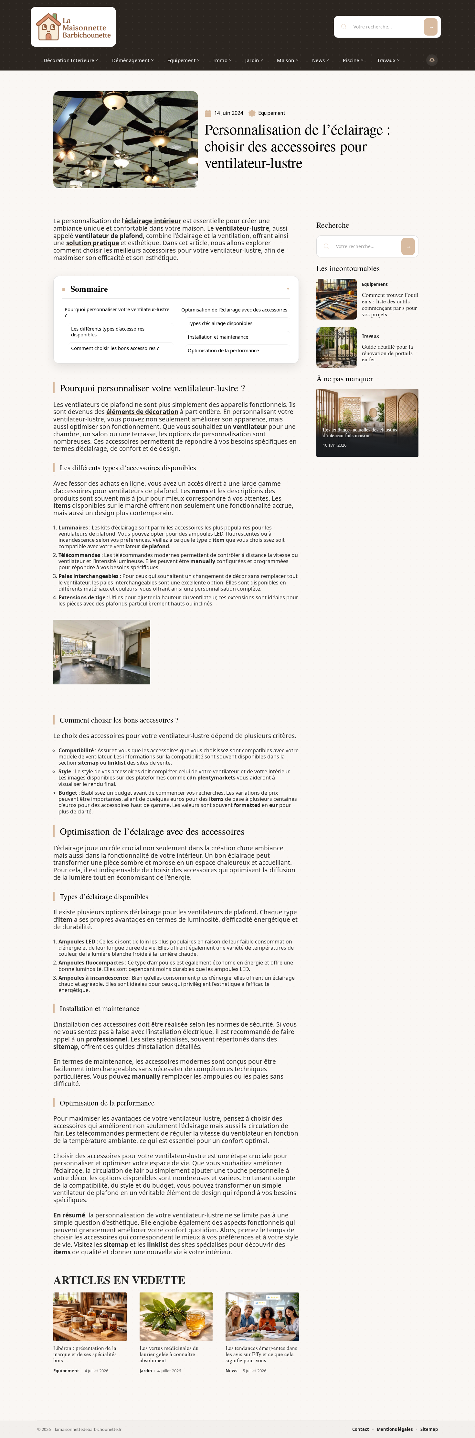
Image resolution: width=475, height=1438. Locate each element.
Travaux (370, 336)
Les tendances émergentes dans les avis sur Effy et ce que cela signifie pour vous (261, 1354)
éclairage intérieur (152, 221)
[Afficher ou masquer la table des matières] (199, 289)
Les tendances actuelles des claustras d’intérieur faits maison (360, 432)
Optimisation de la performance (223, 350)
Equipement (271, 113)
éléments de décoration (142, 412)
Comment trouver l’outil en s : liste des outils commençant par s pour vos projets (390, 304)
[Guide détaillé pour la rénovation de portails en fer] (336, 347)
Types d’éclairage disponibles (220, 323)
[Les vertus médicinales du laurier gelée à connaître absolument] (176, 1316)
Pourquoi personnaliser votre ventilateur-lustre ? (117, 312)
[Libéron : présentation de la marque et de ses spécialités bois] (90, 1316)
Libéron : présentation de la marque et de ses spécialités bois (85, 1354)
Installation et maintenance (218, 336)
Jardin (146, 1371)
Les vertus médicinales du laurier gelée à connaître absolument (169, 1354)
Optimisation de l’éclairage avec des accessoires (234, 309)
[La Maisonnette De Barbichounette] (73, 26)
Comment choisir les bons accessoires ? (115, 348)
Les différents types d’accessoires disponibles (107, 331)
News (231, 1371)
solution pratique (92, 243)
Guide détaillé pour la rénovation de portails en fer (387, 353)
